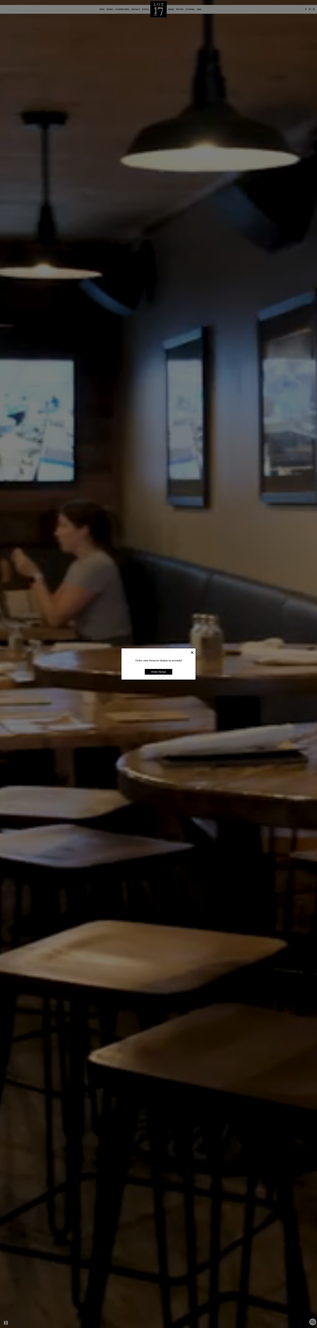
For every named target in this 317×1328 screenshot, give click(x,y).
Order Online (158, 671)
